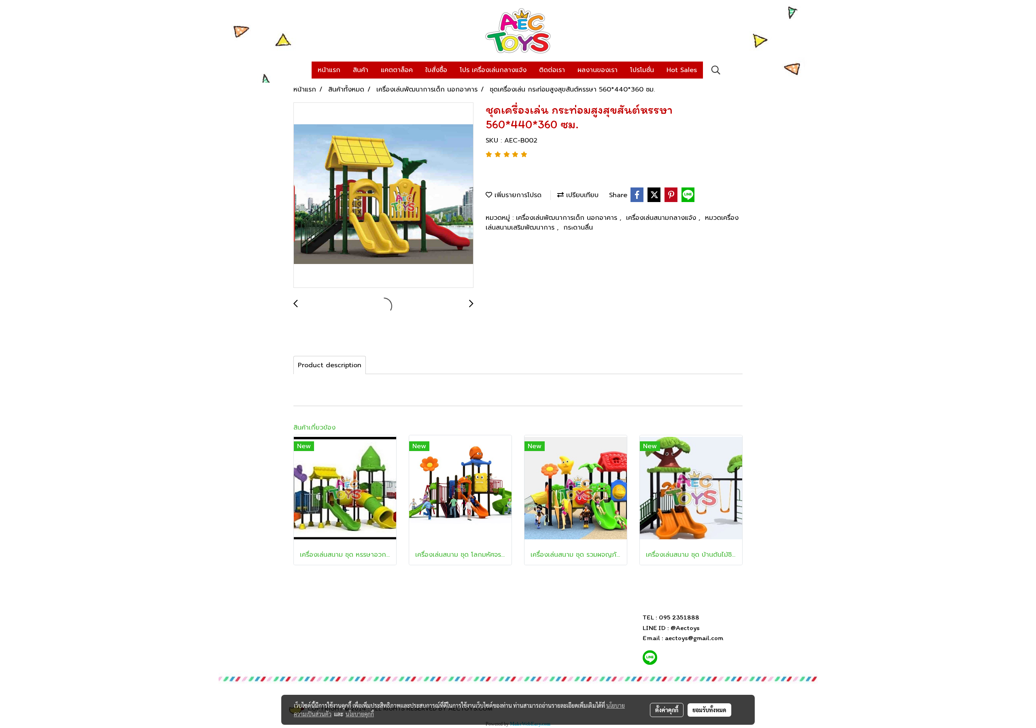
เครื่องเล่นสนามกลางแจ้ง (662, 218)
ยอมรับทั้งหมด (709, 709)
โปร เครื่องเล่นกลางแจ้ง (493, 70)
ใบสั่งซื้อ (436, 70)
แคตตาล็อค (397, 70)
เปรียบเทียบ (581, 195)
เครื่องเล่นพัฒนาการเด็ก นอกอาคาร (568, 218)
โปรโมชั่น (642, 70)
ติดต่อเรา (552, 70)
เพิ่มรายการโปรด (516, 195)
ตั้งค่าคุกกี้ (666, 709)
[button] (716, 70)
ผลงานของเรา (597, 70)
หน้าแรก (329, 70)
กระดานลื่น (578, 227)
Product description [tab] (329, 365)
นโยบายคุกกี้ (360, 713)
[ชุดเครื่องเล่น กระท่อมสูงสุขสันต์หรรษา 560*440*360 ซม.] (383, 195)
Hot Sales (682, 70)
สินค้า (360, 70)
